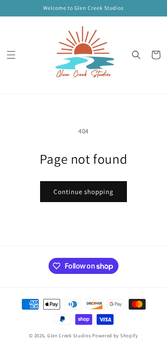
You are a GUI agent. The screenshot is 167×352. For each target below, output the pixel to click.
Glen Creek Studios (69, 335)
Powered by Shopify (115, 335)
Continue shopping (83, 191)
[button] (11, 55)
